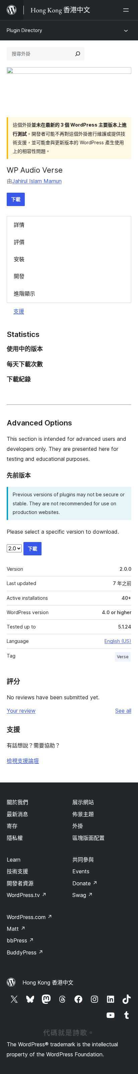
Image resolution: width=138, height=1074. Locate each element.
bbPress (20, 940)
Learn (13, 859)
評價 (19, 242)
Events (80, 871)
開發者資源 (20, 883)
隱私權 (15, 838)
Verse (123, 656)
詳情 (19, 224)
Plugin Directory (24, 30)
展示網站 (83, 802)
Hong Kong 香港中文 (47, 982)
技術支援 (17, 871)
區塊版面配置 (88, 838)
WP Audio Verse (35, 170)
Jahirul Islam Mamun (37, 181)
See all (123, 710)
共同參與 (83, 859)
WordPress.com (29, 917)
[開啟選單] (127, 10)
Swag (82, 895)
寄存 (12, 826)
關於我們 (17, 802)
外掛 (77, 826)
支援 (18, 311)
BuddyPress (25, 952)
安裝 (19, 259)
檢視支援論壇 (23, 760)
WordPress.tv (27, 895)
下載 (15, 199)
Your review (21, 710)
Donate (84, 883)
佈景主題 (83, 814)
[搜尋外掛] (77, 53)
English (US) (118, 641)
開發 (19, 276)
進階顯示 (24, 293)
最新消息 (17, 814)
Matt (16, 928)
